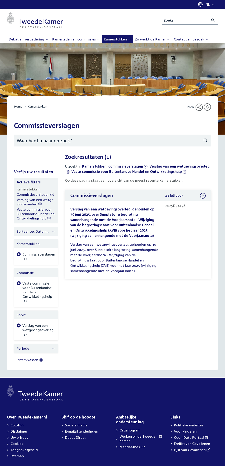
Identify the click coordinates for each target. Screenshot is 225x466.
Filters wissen (27, 360)
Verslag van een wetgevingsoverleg (36, 202)
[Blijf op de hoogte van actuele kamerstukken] (207, 107)
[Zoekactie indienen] (213, 20)
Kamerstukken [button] (116, 39)
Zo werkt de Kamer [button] (151, 39)
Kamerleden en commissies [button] (74, 39)
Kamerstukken (37, 106)
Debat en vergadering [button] (27, 39)
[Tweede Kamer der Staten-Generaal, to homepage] (35, 20)
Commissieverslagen (125, 166)
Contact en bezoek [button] (189, 39)
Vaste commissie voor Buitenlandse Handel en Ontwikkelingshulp (126, 171)
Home (18, 106)
